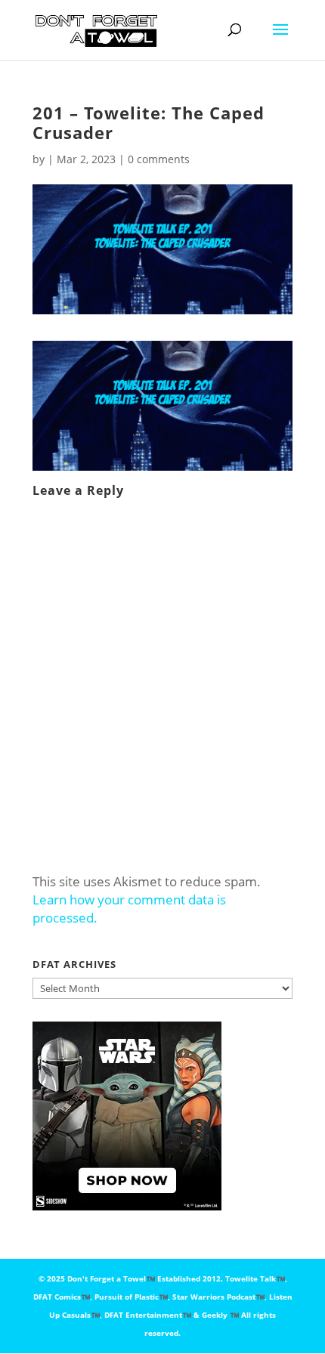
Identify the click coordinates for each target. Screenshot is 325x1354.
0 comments (159, 159)
